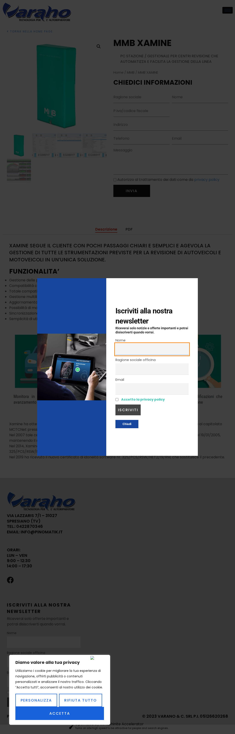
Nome (120, 340)
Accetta (59, 713)
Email (119, 379)
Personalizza (36, 700)
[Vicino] (99, 658)
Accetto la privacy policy (143, 399)
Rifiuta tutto (80, 700)
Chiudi (127, 424)
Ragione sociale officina (135, 360)
